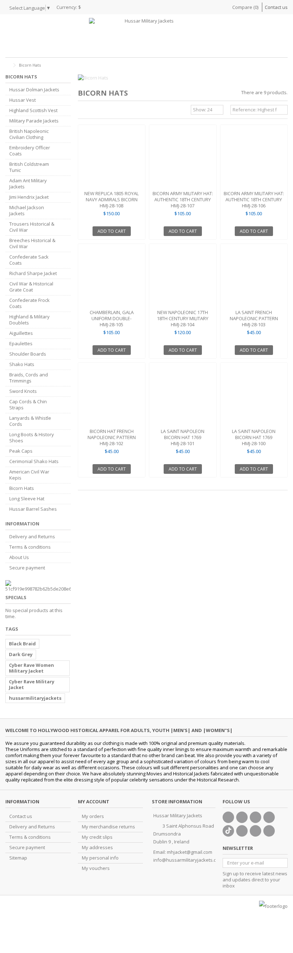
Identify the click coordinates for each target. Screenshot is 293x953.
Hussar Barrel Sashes (33, 509)
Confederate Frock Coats (29, 303)
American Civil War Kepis (29, 475)
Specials (15, 597)
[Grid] (82, 110)
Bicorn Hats (21, 488)
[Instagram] (255, 831)
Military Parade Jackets (34, 121)
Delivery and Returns (32, 537)
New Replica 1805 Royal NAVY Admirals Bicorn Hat (111, 199)
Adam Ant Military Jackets (28, 184)
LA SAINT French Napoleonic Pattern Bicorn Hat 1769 (254, 318)
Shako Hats (21, 364)
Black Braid (22, 643)
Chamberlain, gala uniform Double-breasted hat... (112, 318)
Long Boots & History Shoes (31, 438)
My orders (93, 816)
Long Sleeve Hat (26, 499)
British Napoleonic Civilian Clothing (29, 134)
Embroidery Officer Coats (29, 151)
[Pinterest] (242, 831)
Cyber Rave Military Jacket (31, 684)
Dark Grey (21, 654)
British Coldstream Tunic (29, 167)
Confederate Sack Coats (29, 260)
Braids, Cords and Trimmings (28, 378)
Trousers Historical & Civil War (31, 227)
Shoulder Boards (27, 354)
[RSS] (269, 831)
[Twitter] (242, 817)
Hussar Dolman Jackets (34, 90)
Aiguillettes (21, 333)
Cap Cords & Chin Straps (28, 405)
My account (93, 801)
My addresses (97, 847)
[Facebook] (228, 817)
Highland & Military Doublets (29, 320)
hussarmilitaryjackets (35, 698)
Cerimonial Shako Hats (34, 461)
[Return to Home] (7, 65)
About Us (19, 557)
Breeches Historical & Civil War (32, 243)
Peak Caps (21, 451)
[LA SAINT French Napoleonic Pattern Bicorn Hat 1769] (254, 277)
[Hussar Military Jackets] (146, 36)
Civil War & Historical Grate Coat (31, 287)
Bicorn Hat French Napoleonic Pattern (112, 434)
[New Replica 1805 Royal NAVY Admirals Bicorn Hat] (111, 158)
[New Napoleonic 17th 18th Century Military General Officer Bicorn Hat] (183, 277)
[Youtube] (269, 817)
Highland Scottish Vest (33, 110)
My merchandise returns (108, 827)
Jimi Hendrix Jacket (29, 197)
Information (22, 523)
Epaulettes (21, 344)
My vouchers (96, 868)
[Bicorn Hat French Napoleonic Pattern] (111, 396)
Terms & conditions (30, 547)
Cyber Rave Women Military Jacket (31, 668)
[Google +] (255, 817)
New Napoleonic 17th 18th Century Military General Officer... (182, 318)
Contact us (276, 7)
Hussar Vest (22, 100)
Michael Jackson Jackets (26, 210)
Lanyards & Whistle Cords (30, 421)
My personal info (100, 858)
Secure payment (27, 568)
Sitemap (18, 858)
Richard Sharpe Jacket (33, 273)
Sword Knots (23, 391)
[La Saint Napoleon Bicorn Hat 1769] (183, 396)
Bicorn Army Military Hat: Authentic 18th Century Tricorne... (183, 199)
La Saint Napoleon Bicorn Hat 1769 (182, 434)
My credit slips (97, 837)
